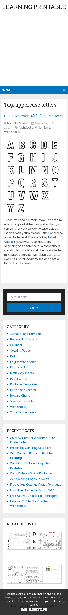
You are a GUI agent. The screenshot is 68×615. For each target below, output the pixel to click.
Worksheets (12, 132)
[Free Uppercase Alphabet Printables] (34, 176)
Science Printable (22, 401)
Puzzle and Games (23, 390)
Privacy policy (37, 609)
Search (34, 307)
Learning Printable (34, 6)
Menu (5, 90)
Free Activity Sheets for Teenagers (33, 496)
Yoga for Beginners (23, 412)
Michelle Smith (17, 123)
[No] (63, 602)
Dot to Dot (17, 356)
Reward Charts (20, 395)
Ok (24, 609)
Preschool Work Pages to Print (30, 448)
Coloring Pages (20, 350)
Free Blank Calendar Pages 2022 (32, 490)
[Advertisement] (34, 50)
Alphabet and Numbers (34, 127)
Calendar (16, 345)
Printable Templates (24, 384)
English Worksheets (23, 362)
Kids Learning (19, 367)
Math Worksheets (22, 373)
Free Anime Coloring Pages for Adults (35, 484)
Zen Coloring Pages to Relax (29, 479)
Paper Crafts (18, 378)
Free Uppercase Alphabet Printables (34, 115)
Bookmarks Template (24, 339)
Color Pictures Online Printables (31, 473)
